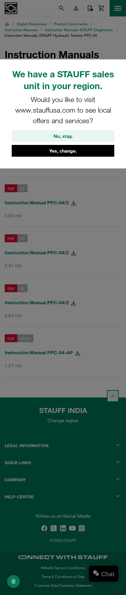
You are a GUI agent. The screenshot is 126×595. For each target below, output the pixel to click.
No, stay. (63, 136)
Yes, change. (63, 151)
